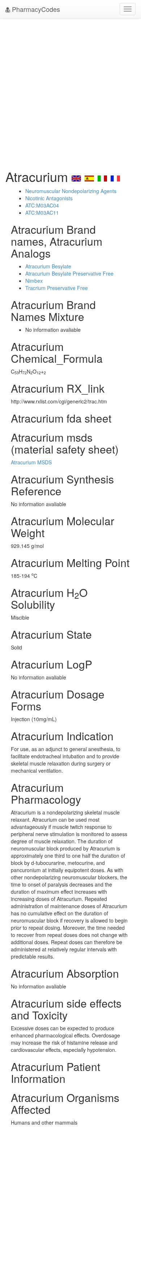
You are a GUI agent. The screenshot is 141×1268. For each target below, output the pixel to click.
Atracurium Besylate (48, 266)
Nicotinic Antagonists (49, 198)
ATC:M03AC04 (42, 205)
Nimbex (34, 280)
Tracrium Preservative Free (56, 287)
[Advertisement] (70, 92)
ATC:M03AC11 (42, 212)
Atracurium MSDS (31, 462)
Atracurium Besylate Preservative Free (69, 273)
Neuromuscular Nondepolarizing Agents (70, 191)
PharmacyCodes (35, 9)
